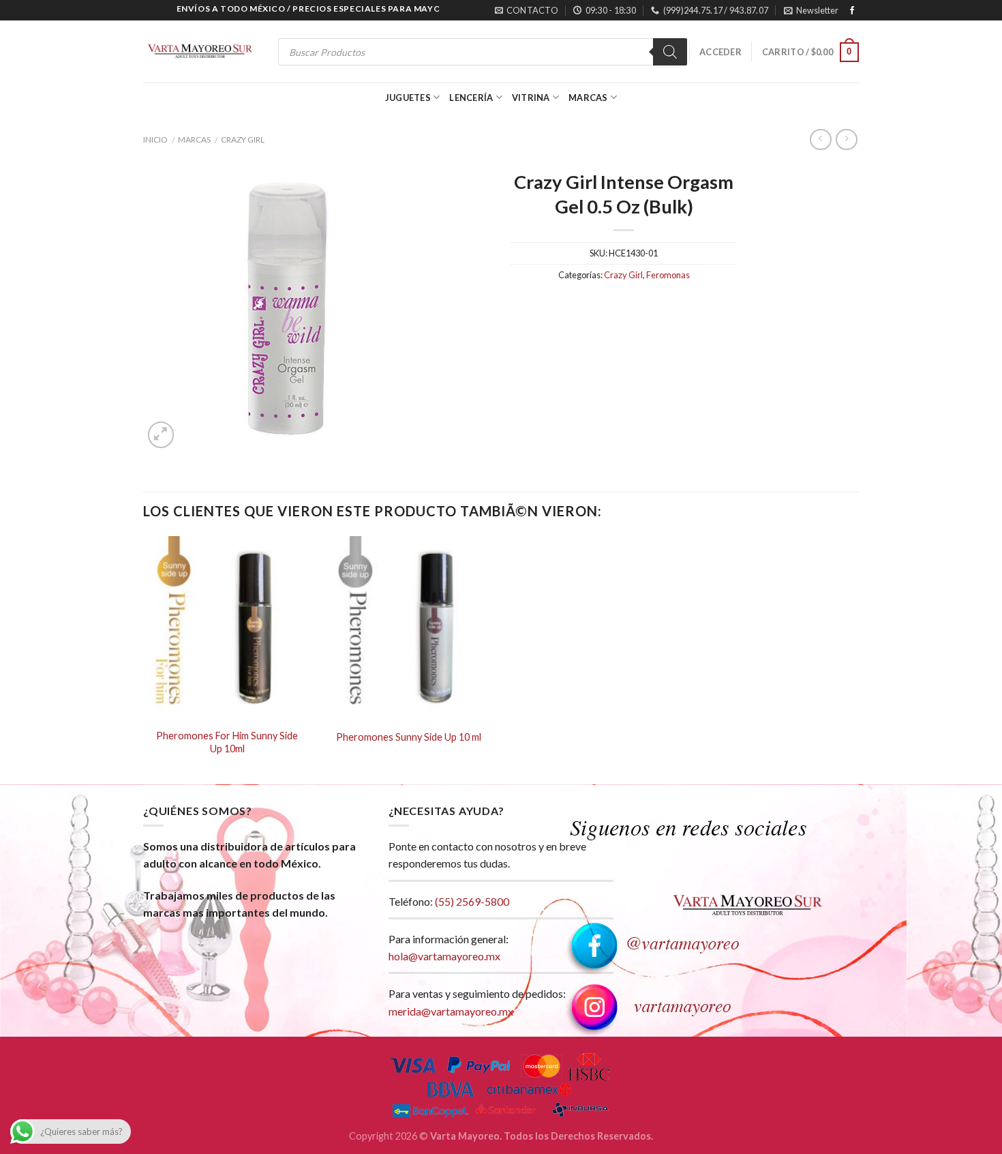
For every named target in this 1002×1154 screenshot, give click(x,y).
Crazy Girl (242, 139)
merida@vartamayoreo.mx (451, 1011)
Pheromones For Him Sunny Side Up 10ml (227, 742)
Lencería (471, 97)
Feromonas (668, 274)
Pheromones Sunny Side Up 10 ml (408, 737)
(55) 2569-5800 (472, 901)
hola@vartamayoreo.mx (444, 955)
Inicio (155, 139)
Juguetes (408, 97)
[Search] (670, 51)
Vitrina (531, 97)
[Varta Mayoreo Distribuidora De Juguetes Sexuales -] (199, 52)
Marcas (588, 97)
